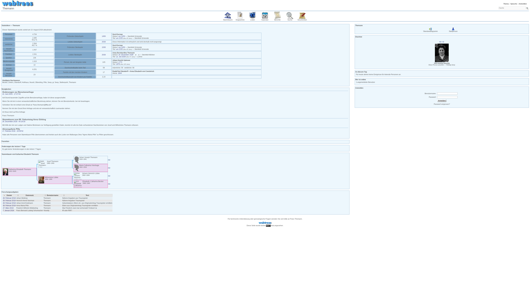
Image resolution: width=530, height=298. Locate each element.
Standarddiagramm (430, 31)
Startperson (453, 31)
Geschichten (302, 20)
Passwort (432, 97)
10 (34, 65)
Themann (72, 82)
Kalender (265, 20)
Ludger (20, 125)
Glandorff (17, 82)
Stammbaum (228, 20)
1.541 (34, 54)
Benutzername (430, 94)
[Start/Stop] (440, 41)
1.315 (34, 61)
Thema (506, 4)
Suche (289, 20)
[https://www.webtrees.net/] (265, 222)
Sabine (30, 125)
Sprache (513, 4)
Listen (252, 20)
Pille (45, 82)
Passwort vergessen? (442, 104)
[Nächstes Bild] (443, 41)
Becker (5, 82)
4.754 (34, 34)
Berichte (277, 20)
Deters (10, 82)
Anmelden (523, 4)
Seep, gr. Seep (53, 82)
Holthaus (25, 82)
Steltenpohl (63, 82)
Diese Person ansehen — (442, 65)
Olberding (39, 82)
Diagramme (240, 20)
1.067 (34, 50)
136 (34, 58)
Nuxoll (32, 82)
